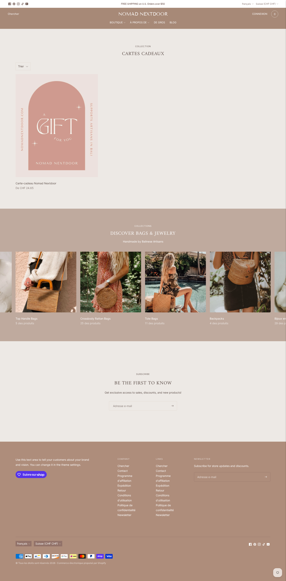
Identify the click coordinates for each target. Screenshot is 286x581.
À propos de (138, 22)
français (246, 3)
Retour (122, 490)
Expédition (124, 485)
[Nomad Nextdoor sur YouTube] (26, 4)
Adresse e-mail (121, 401)
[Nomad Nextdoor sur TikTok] (22, 4)
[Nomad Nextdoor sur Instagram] (18, 4)
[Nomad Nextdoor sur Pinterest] (14, 4)
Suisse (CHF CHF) (265, 3)
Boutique (116, 22)
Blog (173, 22)
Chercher (123, 466)
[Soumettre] (172, 406)
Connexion (259, 13)
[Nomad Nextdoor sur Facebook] (9, 4)
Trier (21, 66)
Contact (123, 470)
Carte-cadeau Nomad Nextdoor (36, 183)
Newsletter (124, 515)
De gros (159, 22)
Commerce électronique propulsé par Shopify (81, 563)
